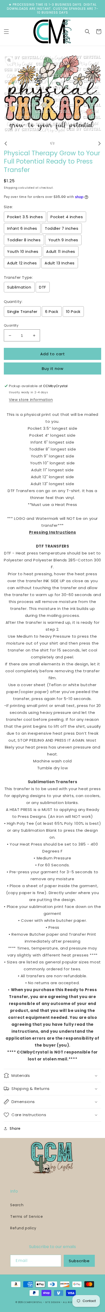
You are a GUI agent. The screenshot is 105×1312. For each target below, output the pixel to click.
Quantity (11, 325)
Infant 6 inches (22, 228)
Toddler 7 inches (61, 228)
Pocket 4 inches (66, 216)
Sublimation (19, 287)
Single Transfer (22, 311)
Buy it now (52, 368)
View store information (31, 399)
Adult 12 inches (22, 263)
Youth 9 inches (63, 240)
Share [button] (15, 1128)
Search (17, 1205)
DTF (42, 287)
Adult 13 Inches (60, 263)
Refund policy (23, 1228)
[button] (6, 31)
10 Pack (73, 311)
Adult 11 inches (60, 251)
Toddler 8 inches (24, 240)
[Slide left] (5, 143)
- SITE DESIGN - (53, 1302)
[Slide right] (99, 143)
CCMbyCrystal (32, 1302)
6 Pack (51, 311)
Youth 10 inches (22, 251)
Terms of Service (26, 1216)
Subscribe (79, 1260)
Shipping (11, 188)
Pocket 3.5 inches (25, 216)
